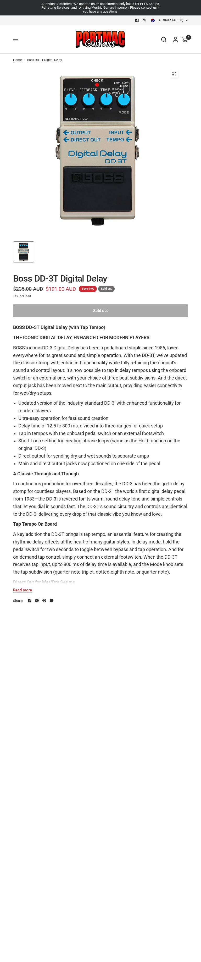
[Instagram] (143, 20)
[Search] (164, 39)
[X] (37, 600)
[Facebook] (136, 20)
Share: (18, 600)
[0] (183, 39)
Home (17, 60)
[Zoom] (174, 74)
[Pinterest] (44, 600)
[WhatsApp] (51, 600)
